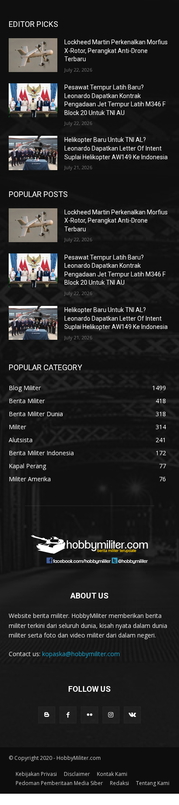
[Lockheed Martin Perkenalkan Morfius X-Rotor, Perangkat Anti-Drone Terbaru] (33, 55)
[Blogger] (46, 714)
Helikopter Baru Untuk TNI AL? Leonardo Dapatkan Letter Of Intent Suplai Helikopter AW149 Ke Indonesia (116, 148)
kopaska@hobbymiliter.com (81, 654)
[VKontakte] (132, 714)
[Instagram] (111, 714)
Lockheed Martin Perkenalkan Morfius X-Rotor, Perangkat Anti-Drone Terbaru (116, 50)
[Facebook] (68, 714)
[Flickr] (89, 714)
